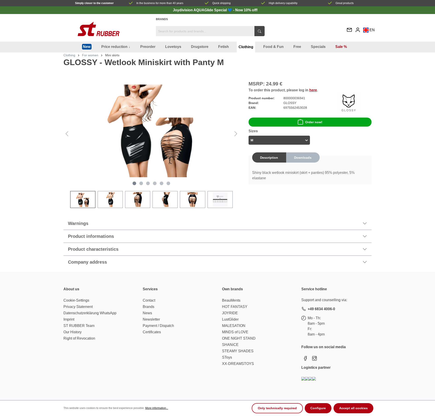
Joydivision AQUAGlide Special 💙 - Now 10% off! (215, 10)
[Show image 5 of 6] (161, 183)
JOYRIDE (230, 313)
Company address (87, 262)
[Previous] (66, 133)
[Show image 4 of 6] (155, 183)
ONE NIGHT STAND (239, 338)
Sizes (253, 131)
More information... (156, 408)
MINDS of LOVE (235, 332)
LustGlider (230, 319)
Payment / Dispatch (158, 326)
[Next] (235, 133)
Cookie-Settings (76, 300)
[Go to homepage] (98, 29)
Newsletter (151, 319)
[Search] (259, 31)
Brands (162, 19)
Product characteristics (93, 249)
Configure (318, 408)
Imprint (68, 319)
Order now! (313, 122)
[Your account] (358, 30)
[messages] (349, 30)
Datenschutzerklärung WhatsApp (89, 313)
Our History (72, 332)
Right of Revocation (79, 338)
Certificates (152, 332)
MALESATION (233, 326)
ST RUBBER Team (78, 326)
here (313, 90)
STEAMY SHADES (238, 351)
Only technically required (277, 408)
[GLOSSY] (349, 103)
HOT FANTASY (234, 307)
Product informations (91, 236)
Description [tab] (269, 157)
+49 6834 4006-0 (321, 309)
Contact (149, 300)
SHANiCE (230, 345)
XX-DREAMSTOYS (238, 364)
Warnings (78, 223)
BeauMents (231, 300)
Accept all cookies (353, 408)
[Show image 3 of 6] (148, 183)
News (147, 313)
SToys (227, 357)
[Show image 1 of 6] (134, 183)
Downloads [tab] (303, 157)
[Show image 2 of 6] (141, 183)
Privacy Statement (78, 307)
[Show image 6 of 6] (168, 183)
